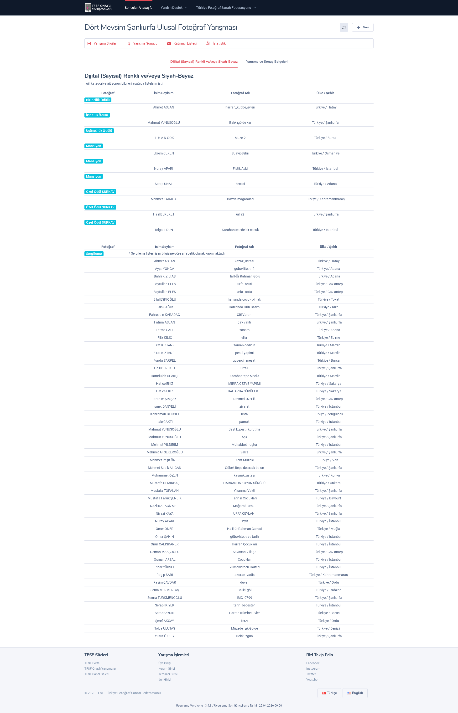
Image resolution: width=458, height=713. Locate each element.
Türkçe (332, 693)
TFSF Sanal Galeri (96, 674)
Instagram (313, 668)
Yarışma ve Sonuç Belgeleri (267, 61)
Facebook (313, 663)
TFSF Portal (92, 663)
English (357, 693)
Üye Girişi (164, 663)
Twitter (311, 674)
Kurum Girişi (166, 668)
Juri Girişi (164, 679)
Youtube (311, 679)
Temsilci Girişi (167, 674)
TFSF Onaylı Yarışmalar (100, 668)
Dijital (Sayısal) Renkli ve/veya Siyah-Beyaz (204, 61)
